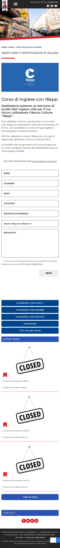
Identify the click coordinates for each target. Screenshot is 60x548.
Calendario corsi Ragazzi (30, 317)
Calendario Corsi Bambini (30, 310)
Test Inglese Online (30, 330)
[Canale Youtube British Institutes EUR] (56, 6)
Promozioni (30, 324)
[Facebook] (48, 6)
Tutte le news (30, 497)
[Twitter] (52, 6)
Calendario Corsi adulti (30, 303)
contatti (20, 151)
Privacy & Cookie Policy (32, 264)
